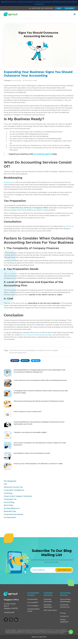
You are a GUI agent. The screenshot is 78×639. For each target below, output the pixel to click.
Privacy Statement (64, 621)
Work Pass (8, 505)
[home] (11, 14)
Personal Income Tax (13, 487)
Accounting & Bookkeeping (65, 600)
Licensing (8, 493)
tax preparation (13, 274)
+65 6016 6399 (9, 612)
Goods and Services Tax (64, 606)
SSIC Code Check (50, 610)
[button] (74, 14)
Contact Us (64, 616)
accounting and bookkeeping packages (37, 335)
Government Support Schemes (18, 496)
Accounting (9, 502)
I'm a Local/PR (32, 602)
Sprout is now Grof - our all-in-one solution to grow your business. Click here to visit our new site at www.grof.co (39, 3)
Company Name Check (33, 610)
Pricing (62, 613)
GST (5, 484)
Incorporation (10, 517)
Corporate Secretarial (13, 514)
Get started (69, 8)
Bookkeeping (9, 182)
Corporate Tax (10, 499)
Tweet (36, 360)
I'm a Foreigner (33, 606)
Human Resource (12, 508)
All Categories (10, 481)
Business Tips (10, 511)
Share (15, 360)
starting (69, 226)
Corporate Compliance (14, 490)
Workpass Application (48, 606)
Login (59, 8)
